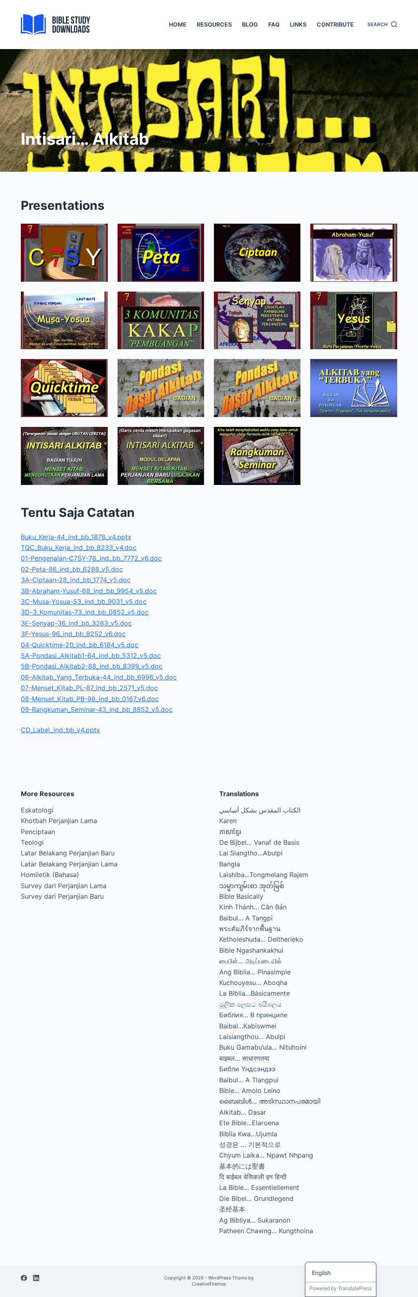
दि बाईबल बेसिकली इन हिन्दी (253, 1177)
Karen (228, 821)
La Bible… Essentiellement (259, 1187)
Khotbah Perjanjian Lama (59, 821)
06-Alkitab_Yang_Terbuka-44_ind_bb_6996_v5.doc (99, 677)
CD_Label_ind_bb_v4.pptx (60, 730)
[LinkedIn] (36, 1278)
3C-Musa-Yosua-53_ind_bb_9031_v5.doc (84, 601)
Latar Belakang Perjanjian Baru (68, 853)
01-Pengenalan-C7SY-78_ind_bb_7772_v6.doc (91, 558)
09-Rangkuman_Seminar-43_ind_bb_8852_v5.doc (97, 709)
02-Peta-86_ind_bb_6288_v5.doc (72, 569)
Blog (250, 24)
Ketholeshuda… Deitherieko (261, 939)
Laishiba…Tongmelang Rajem (263, 875)
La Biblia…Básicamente (254, 993)
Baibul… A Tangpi (246, 918)
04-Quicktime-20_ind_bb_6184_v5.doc (79, 645)
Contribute (335, 24)
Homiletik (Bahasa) (50, 875)
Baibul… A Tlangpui (248, 1080)
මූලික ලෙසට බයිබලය (250, 1004)
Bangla (229, 864)
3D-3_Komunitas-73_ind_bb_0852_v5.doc (85, 612)
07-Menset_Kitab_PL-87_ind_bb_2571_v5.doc (89, 688)
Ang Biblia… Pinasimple (255, 972)
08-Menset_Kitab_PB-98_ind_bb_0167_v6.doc (90, 699)
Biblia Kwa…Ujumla (248, 1134)
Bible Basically (241, 896)
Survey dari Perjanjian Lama (64, 886)
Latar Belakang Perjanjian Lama (69, 864)
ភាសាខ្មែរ (230, 832)
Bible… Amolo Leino (249, 1090)
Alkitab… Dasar (242, 1112)
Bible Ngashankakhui (251, 950)
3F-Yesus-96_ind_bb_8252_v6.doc (73, 634)
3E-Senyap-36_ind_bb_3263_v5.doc (76, 623)
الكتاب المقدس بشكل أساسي (259, 810)
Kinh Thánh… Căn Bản (253, 907)
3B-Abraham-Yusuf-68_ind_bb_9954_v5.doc (89, 591)
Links (298, 24)
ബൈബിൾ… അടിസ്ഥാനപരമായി (269, 1101)
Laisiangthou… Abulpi (252, 1036)
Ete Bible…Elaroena (249, 1123)
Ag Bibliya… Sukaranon (254, 1220)
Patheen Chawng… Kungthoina (266, 1231)
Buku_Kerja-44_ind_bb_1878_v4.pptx (76, 537)
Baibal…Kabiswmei (247, 1026)
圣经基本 (232, 1209)
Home (178, 24)
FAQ (274, 24)
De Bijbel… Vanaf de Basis (259, 842)
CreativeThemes (209, 1284)
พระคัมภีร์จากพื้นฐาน (249, 929)
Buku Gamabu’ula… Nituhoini (263, 1047)
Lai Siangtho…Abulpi (250, 853)
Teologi (32, 842)
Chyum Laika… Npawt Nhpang (266, 1155)
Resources (214, 24)
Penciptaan (38, 832)
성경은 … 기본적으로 (250, 1144)
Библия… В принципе (253, 1015)
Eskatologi (37, 810)
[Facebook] (24, 1278)
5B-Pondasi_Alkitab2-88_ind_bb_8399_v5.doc (91, 666)
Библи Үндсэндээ (247, 1069)
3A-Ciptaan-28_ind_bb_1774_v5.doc (76, 580)
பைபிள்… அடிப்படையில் (250, 961)
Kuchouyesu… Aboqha (253, 982)
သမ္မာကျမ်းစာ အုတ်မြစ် (251, 886)
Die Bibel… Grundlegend (256, 1198)
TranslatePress (355, 1288)
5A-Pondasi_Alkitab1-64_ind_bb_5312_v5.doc (91, 655)
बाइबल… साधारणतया (244, 1058)
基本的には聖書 (242, 1166)
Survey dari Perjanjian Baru (62, 896)
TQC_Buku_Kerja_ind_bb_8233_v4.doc (78, 547)
